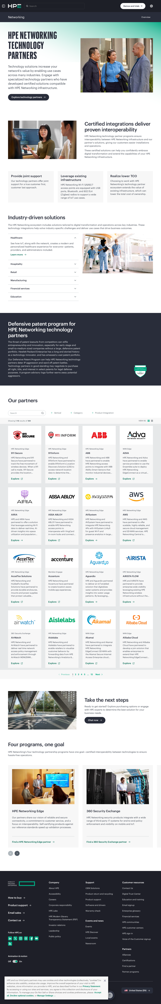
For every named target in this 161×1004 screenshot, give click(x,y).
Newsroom (91, 943)
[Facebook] (31, 938)
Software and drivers (95, 905)
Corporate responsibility (60, 905)
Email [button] (14, 912)
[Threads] (26, 938)
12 (92, 674)
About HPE (54, 888)
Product (18, 905)
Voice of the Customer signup (136, 939)
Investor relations (57, 925)
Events (89, 926)
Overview (145, 17)
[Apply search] (42, 413)
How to (15, 897)
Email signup (128, 905)
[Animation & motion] (15, 961)
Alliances (126, 954)
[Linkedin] (10, 938)
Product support (93, 899)
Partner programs (130, 971)
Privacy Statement (91, 986)
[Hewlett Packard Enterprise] (14, 6)
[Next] (102, 674)
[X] (15, 938)
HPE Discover (92, 932)
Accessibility (55, 894)
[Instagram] (21, 938)
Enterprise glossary (131, 911)
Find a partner (129, 966)
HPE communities (130, 922)
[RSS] (10, 944)
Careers (52, 899)
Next (97, 674)
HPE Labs (53, 911)
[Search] (27, 6)
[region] (80, 349)
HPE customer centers (132, 927)
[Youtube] (36, 938)
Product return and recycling (99, 894)
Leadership (54, 931)
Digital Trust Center (131, 894)
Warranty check (93, 911)
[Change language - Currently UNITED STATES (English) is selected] (151, 6)
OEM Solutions (93, 888)
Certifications (128, 960)
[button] (105, 980)
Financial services (130, 916)
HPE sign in (127, 933)
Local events (92, 938)
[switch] (13, 961)
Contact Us (127, 888)
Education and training (133, 899)
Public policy (55, 936)
